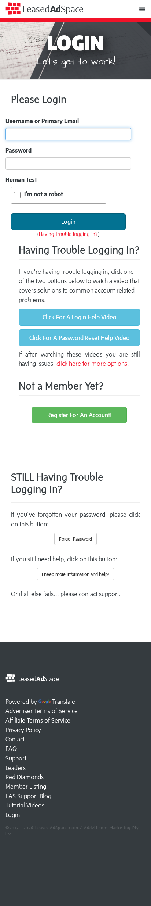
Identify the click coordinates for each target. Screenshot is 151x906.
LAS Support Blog (28, 796)
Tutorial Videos (24, 805)
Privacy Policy (23, 730)
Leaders (15, 767)
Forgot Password (75, 539)
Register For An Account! (79, 415)
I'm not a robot (43, 194)
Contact (15, 739)
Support (15, 758)
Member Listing (25, 786)
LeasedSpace (52, 9)
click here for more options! (92, 363)
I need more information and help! (75, 574)
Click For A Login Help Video (80, 317)
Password (18, 150)
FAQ (11, 748)
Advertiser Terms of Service (41, 711)
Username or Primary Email (42, 121)
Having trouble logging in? (68, 234)
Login (12, 815)
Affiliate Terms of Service (37, 720)
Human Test (21, 179)
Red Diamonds (24, 777)
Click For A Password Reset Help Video (79, 337)
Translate (63, 701)
